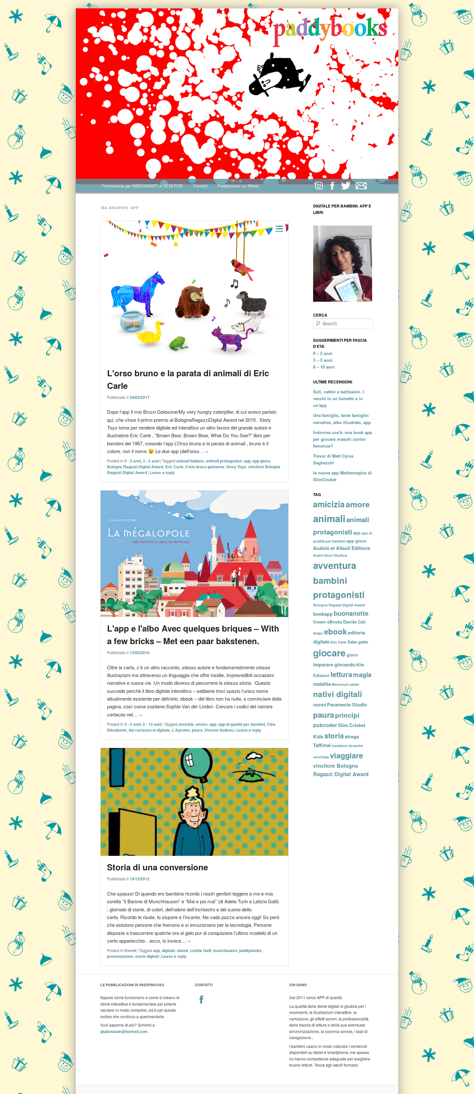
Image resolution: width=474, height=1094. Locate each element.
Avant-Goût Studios (330, 555)
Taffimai (322, 745)
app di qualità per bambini (241, 724)
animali (329, 518)
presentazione (120, 956)
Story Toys (236, 467)
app (247, 461)
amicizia (186, 724)
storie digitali (147, 956)
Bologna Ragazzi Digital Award (135, 467)
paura (197, 730)
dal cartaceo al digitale (149, 730)
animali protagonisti (224, 461)
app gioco (261, 461)
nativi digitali (337, 694)
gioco (352, 655)
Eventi (130, 950)
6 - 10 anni (152, 724)
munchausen (225, 950)
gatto (363, 642)
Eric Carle (174, 467)
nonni (319, 704)
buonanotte (351, 613)
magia (362, 674)
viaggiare (346, 755)
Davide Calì (354, 622)
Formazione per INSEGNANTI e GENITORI (142, 186)
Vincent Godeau (218, 730)
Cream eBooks (327, 622)
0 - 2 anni (132, 461)
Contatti (200, 186)
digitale (168, 950)
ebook (182, 950)
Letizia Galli (200, 950)
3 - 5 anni (151, 461)
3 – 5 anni (322, 360)
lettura (341, 674)
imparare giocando (334, 664)
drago (318, 633)
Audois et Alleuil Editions (341, 548)
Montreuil (340, 684)
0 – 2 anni (322, 353)
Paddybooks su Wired (238, 186)
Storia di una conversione (157, 867)
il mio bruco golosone (204, 467)
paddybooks (250, 950)
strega (352, 736)
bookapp (323, 613)
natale (354, 684)
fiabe (352, 642)
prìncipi (347, 715)
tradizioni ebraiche (347, 745)
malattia (322, 683)
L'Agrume (181, 730)
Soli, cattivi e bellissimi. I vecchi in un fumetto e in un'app (338, 398)
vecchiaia (321, 757)
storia (334, 735)
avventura (334, 565)
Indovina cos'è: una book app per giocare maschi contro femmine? (342, 439)
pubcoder (325, 725)
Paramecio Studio (347, 704)
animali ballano (190, 461)
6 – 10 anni (324, 367)
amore (202, 724)
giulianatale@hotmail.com (124, 1031)
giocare (329, 652)
